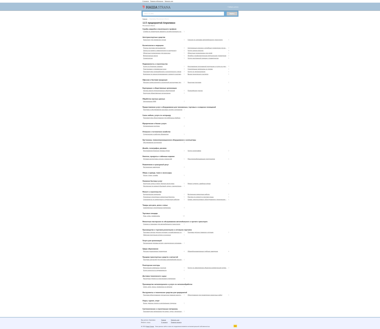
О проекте (145, 1)
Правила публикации (156, 1)
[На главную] (156, 11)
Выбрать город (145, 322)
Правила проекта (176, 322)
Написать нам (169, 1)
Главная (144, 19)
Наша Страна (150, 326)
